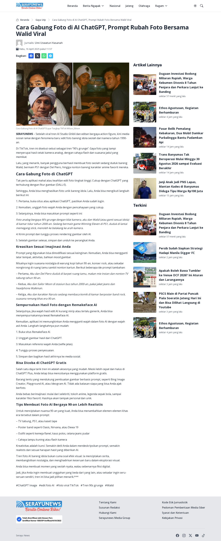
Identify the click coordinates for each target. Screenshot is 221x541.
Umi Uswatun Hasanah (49, 43)
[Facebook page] (177, 535)
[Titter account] (190, 535)
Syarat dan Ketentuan (175, 512)
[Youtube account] (197, 535)
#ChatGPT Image (26, 485)
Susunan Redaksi (109, 507)
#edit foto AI (46, 485)
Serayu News (23, 535)
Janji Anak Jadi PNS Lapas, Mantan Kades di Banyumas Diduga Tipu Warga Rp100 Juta (181, 186)
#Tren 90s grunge (92, 485)
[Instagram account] (184, 535)
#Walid (109, 485)
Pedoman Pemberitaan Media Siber (183, 507)
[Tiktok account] (203, 535)
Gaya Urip (41, 19)
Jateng (129, 6)
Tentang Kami (107, 502)
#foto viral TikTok (67, 485)
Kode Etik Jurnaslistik (175, 502)
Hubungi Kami (107, 512)
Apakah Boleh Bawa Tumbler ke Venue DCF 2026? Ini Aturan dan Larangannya (181, 275)
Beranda (72, 6)
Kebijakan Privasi (172, 518)
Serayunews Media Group (114, 518)
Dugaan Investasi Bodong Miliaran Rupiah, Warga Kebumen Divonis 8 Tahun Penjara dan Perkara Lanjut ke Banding (181, 83)
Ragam (159, 6)
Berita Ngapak (91, 6)
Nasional (115, 6)
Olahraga (144, 6)
